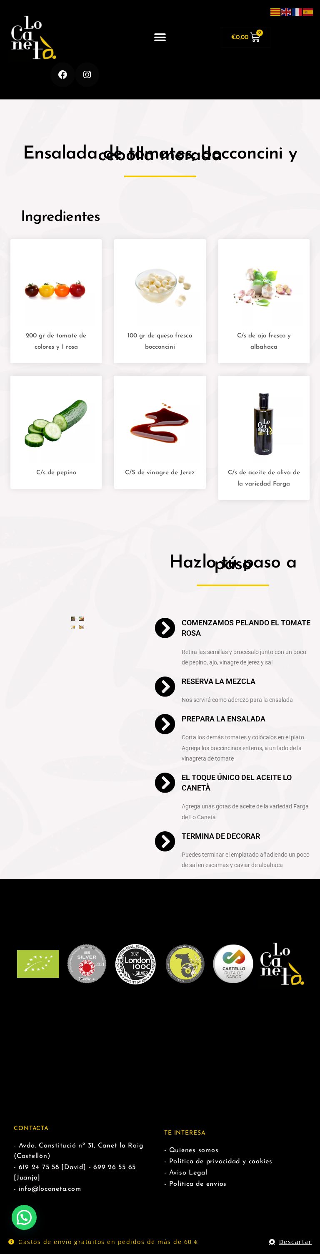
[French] (297, 11)
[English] (286, 11)
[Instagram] (87, 74)
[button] (159, 37)
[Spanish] (308, 11)
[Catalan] (275, 11)
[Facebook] (62, 74)
